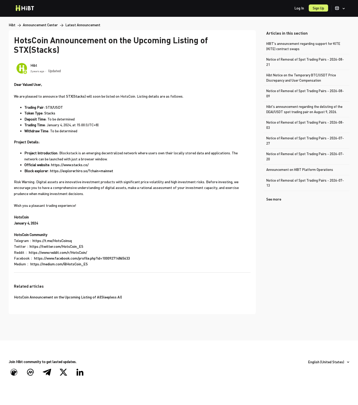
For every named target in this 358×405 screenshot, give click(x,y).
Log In (299, 8)
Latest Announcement (82, 25)
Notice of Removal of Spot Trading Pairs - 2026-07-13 (305, 183)
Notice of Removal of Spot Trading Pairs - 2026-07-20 (305, 156)
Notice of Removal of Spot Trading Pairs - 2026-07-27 (305, 140)
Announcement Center (40, 25)
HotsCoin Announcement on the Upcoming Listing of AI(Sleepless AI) (68, 297)
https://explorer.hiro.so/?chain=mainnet (81, 171)
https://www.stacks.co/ (70, 164)
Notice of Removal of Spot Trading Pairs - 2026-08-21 (305, 62)
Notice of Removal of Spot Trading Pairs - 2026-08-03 (305, 125)
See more (273, 199)
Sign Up (318, 8)
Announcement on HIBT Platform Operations (299, 169)
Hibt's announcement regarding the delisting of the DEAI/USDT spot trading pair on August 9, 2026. (304, 109)
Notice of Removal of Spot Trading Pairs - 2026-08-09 (305, 93)
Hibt (12, 25)
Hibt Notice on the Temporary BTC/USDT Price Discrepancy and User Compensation (301, 77)
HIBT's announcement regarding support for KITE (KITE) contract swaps (303, 46)
